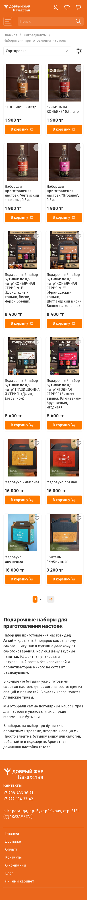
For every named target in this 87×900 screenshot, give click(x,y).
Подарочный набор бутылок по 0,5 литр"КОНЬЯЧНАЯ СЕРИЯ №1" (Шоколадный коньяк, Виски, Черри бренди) (21, 288)
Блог (9, 873)
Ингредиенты (35, 35)
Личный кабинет (19, 881)
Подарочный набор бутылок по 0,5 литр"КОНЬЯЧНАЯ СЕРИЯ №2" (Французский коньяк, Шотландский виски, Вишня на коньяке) (64, 290)
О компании (15, 865)
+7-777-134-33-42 (18, 799)
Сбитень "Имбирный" (57, 559)
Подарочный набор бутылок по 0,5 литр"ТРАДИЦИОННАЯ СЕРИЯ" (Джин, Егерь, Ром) (22, 389)
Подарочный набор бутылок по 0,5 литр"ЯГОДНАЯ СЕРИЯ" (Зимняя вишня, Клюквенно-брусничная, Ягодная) (64, 394)
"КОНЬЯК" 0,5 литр (20, 107)
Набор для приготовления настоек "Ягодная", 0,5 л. (63, 193)
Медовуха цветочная (14, 559)
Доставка (13, 841)
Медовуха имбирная (22, 482)
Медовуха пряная (62, 482)
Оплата (11, 849)
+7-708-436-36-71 (18, 793)
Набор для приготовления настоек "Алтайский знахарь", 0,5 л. (22, 193)
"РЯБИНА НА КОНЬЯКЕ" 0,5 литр (63, 109)
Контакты (13, 857)
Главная (10, 35)
